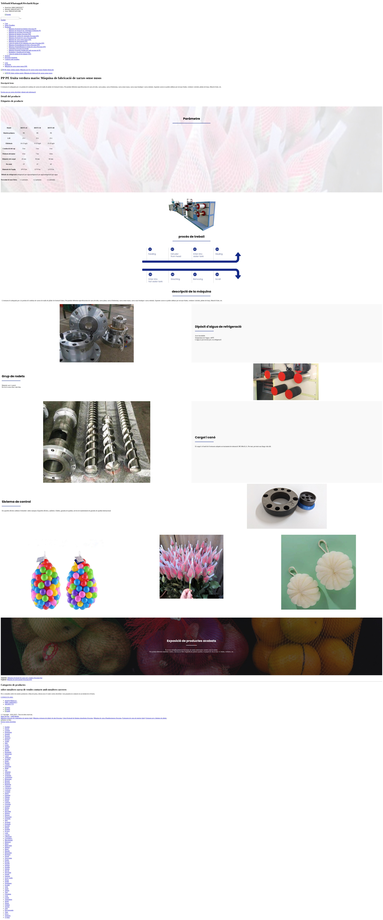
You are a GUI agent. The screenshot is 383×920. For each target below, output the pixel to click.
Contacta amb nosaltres (12, 59)
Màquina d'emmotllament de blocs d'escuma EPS (24, 45)
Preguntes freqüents (11, 57)
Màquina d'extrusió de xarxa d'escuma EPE (22, 38)
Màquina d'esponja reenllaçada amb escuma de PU (25, 50)
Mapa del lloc (5, 716)
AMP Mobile (15, 716)
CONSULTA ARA (7, 697)
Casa (6, 23)
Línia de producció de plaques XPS (20, 54)
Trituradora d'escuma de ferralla (19, 48)
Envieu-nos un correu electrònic (11, 92)
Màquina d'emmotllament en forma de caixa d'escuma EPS (27, 47)
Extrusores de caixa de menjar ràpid (133, 718)
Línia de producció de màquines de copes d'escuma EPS (26, 43)
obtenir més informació (28, 92)
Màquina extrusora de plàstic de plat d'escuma (47, 718)
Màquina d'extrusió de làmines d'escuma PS (22, 29)
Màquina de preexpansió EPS (18, 41)
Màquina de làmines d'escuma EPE (20, 34)
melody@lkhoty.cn (10, 700)
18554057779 (9, 704)
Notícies (7, 56)
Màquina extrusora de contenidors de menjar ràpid (16, 718)
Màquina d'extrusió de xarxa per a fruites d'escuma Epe (25, 678)
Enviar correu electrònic (8, 722)
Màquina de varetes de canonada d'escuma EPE (24, 36)
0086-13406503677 (11, 702)
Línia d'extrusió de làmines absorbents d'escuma (78, 718)
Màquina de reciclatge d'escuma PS (20, 32)
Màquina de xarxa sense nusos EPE (20, 39)
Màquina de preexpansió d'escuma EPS (19, 679)
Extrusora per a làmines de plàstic (156, 718)
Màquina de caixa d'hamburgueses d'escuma (107, 718)
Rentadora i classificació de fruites (19, 52)
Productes (8, 27)
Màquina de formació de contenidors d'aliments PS (25, 30)
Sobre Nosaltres (10, 25)
